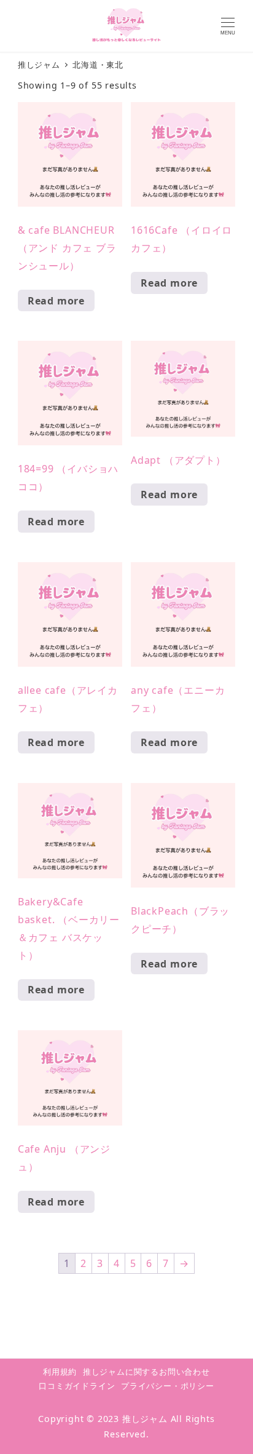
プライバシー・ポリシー (167, 1385)
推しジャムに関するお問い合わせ (146, 1371)
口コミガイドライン (77, 1385)
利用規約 (60, 1371)
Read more (56, 301)
